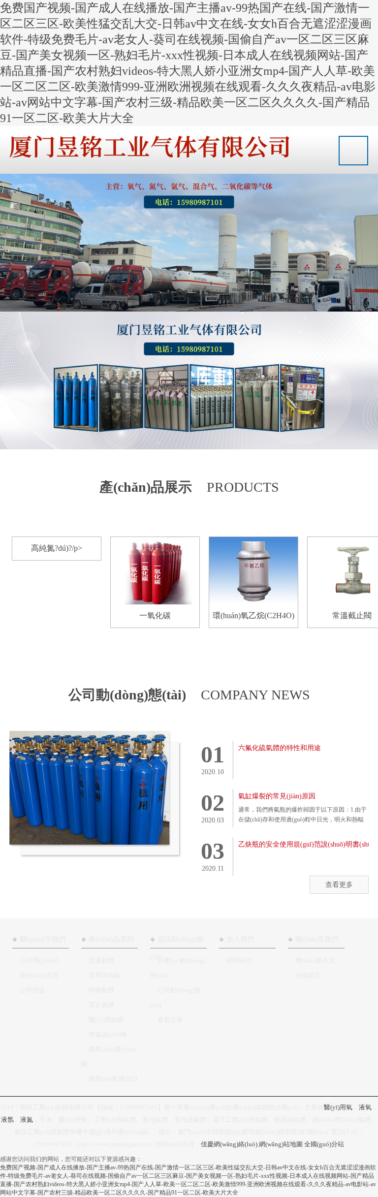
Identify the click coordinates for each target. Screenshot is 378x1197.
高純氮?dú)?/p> (56, 548)
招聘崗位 (239, 960)
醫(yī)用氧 (338, 1107)
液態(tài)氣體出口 (113, 1078)
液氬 (7, 1119)
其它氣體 (101, 1004)
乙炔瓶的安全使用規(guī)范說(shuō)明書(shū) (306, 844)
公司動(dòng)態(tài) (175, 997)
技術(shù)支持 (39, 975)
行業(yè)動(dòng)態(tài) (177, 968)
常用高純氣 (105, 975)
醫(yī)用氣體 (106, 1019)
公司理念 (32, 990)
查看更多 (339, 884)
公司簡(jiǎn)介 (40, 960)
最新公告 (170, 1019)
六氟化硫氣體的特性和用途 (279, 748)
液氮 (26, 1119)
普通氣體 (101, 960)
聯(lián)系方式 (315, 960)
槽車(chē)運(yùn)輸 (108, 1056)
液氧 (365, 1107)
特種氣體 (101, 990)
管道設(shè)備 (108, 1034)
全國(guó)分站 (324, 1144)
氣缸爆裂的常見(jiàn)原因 (276, 796)
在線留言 (308, 975)
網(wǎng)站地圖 (281, 1144)
